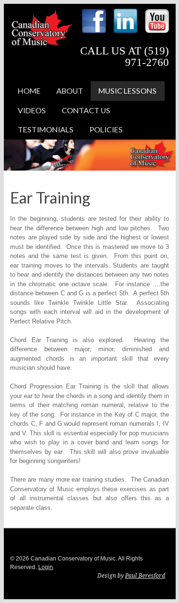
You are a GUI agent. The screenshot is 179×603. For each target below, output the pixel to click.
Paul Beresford (145, 575)
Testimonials (46, 129)
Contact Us (86, 110)
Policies (106, 129)
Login (45, 567)
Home (29, 90)
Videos (32, 110)
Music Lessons (127, 90)
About (69, 90)
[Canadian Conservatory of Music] (42, 39)
